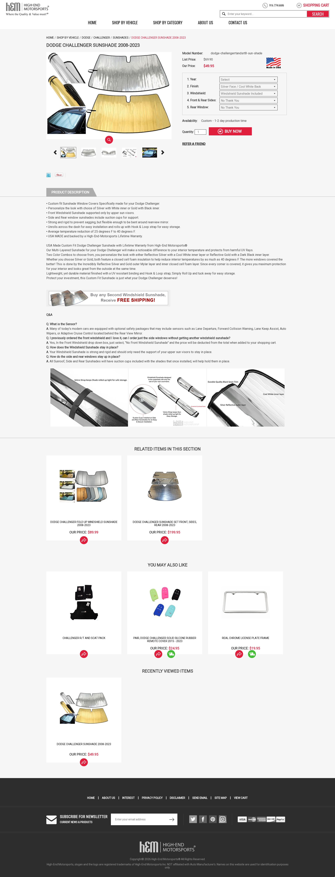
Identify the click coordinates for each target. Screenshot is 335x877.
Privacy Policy (152, 797)
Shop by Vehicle (125, 22)
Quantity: (188, 132)
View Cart (241, 797)
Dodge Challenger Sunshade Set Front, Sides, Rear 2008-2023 (165, 523)
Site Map (221, 797)
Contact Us (238, 22)
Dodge (86, 37)
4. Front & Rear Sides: (201, 100)
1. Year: (192, 79)
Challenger (101, 37)
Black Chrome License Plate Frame (47, 638)
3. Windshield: (196, 93)
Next (163, 152)
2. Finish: (193, 86)
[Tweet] (48, 176)
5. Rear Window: (198, 107)
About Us (205, 22)
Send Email (199, 797)
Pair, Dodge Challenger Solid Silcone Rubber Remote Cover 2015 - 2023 (208, 639)
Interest (128, 797)
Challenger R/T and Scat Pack (128, 638)
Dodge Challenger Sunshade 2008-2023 (84, 744)
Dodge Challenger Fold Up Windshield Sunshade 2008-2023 (83, 523)
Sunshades (121, 37)
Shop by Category (167, 22)
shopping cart (316, 5)
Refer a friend (193, 144)
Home (92, 22)
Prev (55, 152)
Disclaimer (177, 797)
